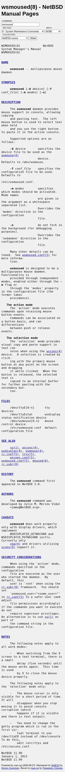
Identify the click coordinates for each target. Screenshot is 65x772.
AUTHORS (7, 494)
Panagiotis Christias (53, 768)
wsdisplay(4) (11, 451)
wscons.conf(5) (22, 457)
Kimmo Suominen (10, 768)
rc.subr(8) (10, 464)
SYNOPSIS (8, 82)
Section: (8, 28)
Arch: (50, 28)
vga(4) (15, 543)
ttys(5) (28, 454)
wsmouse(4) (10, 155)
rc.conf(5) (10, 454)
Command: (8, 21)
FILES (5, 401)
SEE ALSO (8, 441)
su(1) (14, 447)
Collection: (9, 35)
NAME (4, 62)
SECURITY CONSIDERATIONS (21, 557)
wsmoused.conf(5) (36, 255)
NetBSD (55, 765)
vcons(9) (8, 547)
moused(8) (40, 460)
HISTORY (7, 474)
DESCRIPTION (10, 102)
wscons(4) (54, 351)
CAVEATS (7, 517)
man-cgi (35, 768)
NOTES (5, 636)
